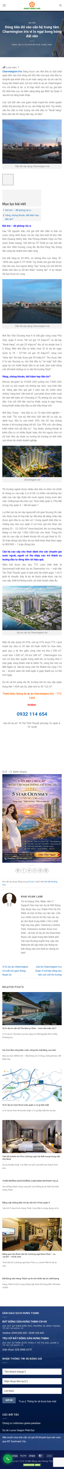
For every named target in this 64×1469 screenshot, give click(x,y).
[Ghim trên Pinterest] (40, 870)
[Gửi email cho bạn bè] (34, 870)
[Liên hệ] (7, 1458)
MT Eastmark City (16, 1441)
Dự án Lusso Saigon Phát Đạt (18, 1430)
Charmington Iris (12, 71)
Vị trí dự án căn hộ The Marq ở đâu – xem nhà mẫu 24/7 (29, 1028)
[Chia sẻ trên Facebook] (23, 870)
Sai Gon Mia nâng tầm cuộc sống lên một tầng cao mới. (29, 1050)
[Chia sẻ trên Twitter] (29, 870)
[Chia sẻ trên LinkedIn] (46, 870)
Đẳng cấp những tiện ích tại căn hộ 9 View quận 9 (26, 1202)
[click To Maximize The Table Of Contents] (8, 179)
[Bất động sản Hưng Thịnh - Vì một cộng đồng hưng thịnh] (32, 5)
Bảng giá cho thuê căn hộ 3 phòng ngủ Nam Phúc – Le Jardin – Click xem (28, 1255)
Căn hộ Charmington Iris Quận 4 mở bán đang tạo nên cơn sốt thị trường (48, 970)
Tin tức (32, 23)
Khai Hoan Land (44, 45)
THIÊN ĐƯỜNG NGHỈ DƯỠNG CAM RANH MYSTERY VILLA (30, 1181)
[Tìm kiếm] (60, 5)
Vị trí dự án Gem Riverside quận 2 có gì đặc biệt (25, 1105)
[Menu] (4, 5)
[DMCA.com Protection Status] (32, 1465)
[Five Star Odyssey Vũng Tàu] (32, 818)
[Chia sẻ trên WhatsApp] (18, 870)
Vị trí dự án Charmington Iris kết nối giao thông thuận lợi (15, 970)
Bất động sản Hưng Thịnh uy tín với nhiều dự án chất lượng (30, 1278)
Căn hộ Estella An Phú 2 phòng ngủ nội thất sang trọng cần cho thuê (31, 1157)
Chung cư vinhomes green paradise (21, 1423)
